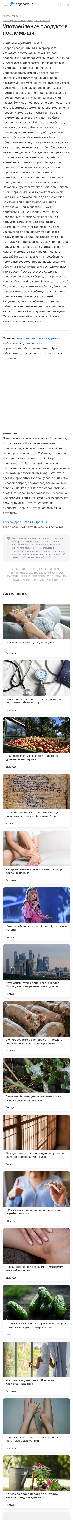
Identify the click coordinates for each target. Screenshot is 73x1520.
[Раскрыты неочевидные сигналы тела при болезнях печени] (36, 857)
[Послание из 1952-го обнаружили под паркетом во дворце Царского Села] (36, 800)
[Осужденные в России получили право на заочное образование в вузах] (36, 1141)
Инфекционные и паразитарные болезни (26, 20)
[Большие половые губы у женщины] (36, 630)
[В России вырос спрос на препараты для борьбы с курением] (36, 1198)
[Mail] (12, 4)
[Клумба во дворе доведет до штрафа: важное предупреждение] (36, 1481)
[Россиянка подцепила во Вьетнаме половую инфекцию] (36, 1368)
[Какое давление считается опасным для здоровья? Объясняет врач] (36, 687)
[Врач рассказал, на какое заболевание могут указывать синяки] (36, 1425)
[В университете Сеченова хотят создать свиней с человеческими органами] (36, 1027)
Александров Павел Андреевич (39, 338)
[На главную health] (24, 4)
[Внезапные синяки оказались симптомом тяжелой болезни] (36, 1254)
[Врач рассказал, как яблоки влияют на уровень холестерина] (36, 743)
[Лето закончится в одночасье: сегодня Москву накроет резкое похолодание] (36, 970)
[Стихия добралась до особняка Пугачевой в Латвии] (36, 914)
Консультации (10, 15)
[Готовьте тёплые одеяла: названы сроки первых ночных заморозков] (36, 1084)
